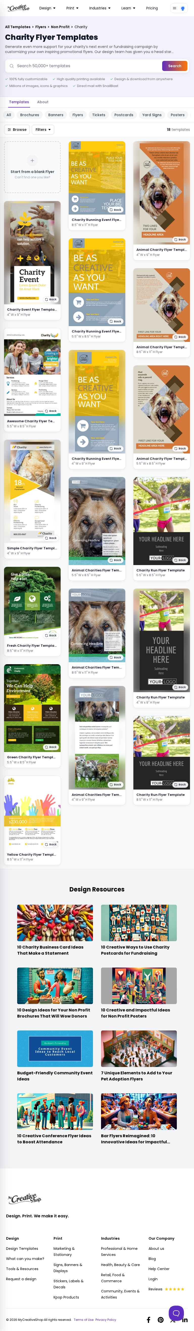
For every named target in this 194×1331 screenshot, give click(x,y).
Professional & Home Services (119, 1251)
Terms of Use (83, 1320)
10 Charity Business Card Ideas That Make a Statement (50, 950)
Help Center (159, 1268)
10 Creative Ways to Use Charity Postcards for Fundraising (135, 950)
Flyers (41, 26)
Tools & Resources (22, 1268)
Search (174, 65)
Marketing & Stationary (64, 1251)
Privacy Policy (105, 1320)
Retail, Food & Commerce (113, 1278)
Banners (55, 114)
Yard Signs (152, 114)
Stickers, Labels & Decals (69, 1284)
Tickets (98, 114)
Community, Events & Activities (120, 1294)
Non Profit (60, 26)
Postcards (123, 114)
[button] (51, 299)
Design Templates (22, 1248)
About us (156, 1248)
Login (153, 1279)
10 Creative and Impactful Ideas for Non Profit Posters (135, 1013)
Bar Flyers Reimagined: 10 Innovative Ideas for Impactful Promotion (134, 1142)
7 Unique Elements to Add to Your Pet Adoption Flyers (136, 1076)
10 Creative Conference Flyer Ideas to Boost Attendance (54, 1139)
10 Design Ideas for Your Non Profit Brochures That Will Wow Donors (53, 1013)
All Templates (18, 26)
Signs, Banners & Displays (68, 1267)
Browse (20, 129)
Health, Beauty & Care (120, 1264)
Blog (152, 1258)
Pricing (152, 8)
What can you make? (25, 1258)
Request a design (21, 1279)
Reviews (155, 1289)
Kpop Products (66, 1297)
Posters (178, 114)
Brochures (29, 114)
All (9, 114)
